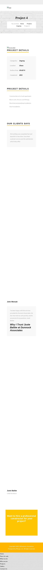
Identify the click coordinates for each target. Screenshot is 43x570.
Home (22, 23)
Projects (29, 23)
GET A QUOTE (20, 529)
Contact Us (3, 569)
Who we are (4, 561)
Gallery (2, 566)
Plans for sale (4, 556)
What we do (4, 559)
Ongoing (18, 26)
